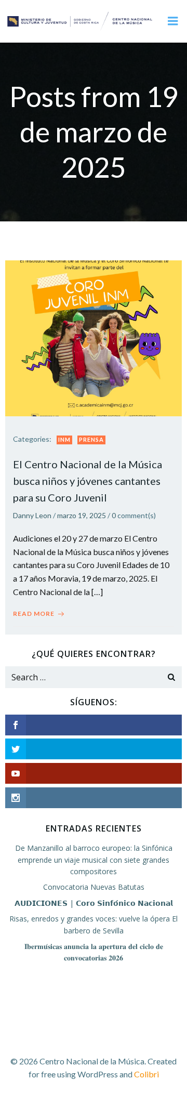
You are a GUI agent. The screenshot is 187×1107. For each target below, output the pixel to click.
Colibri (146, 1074)
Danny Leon (32, 515)
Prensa (91, 439)
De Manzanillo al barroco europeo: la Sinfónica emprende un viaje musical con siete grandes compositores (93, 859)
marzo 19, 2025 (81, 515)
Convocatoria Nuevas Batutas (93, 887)
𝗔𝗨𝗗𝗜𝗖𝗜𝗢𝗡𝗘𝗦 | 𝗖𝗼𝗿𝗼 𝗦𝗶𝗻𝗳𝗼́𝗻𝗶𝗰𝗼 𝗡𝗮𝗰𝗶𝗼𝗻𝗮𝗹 (94, 903)
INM (64, 439)
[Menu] (173, 21)
